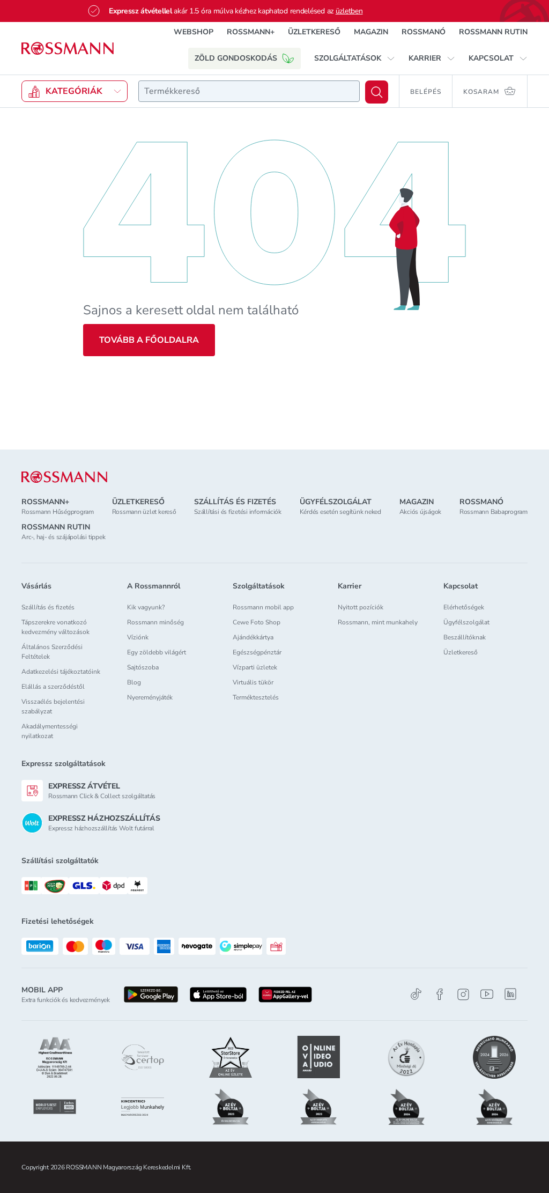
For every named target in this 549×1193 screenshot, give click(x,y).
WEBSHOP (193, 32)
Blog (134, 682)
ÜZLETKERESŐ (314, 32)
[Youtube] (486, 994)
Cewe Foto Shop (256, 622)
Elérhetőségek (463, 607)
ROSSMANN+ (250, 32)
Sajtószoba (143, 667)
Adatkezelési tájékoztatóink (60, 671)
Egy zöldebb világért (156, 652)
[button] (354, 58)
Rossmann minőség (155, 622)
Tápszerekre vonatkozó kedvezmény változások (55, 627)
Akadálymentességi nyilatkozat (49, 731)
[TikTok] (416, 994)
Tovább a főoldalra (149, 340)
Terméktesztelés (256, 697)
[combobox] (249, 91)
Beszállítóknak (464, 637)
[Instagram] (463, 994)
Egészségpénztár (257, 652)
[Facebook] (439, 994)
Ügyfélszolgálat (466, 622)
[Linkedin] (510, 994)
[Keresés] (376, 92)
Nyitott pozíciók (360, 607)
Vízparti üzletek (255, 667)
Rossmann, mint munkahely (378, 622)
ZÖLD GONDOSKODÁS (236, 58)
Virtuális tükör (253, 682)
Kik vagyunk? (146, 607)
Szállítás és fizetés (48, 607)
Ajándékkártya (253, 637)
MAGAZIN (371, 32)
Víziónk (138, 637)
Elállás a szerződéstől (53, 686)
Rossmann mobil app (263, 607)
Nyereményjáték (150, 697)
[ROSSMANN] (64, 477)
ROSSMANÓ (424, 32)
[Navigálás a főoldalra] (67, 48)
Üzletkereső (460, 652)
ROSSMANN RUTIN (493, 32)
